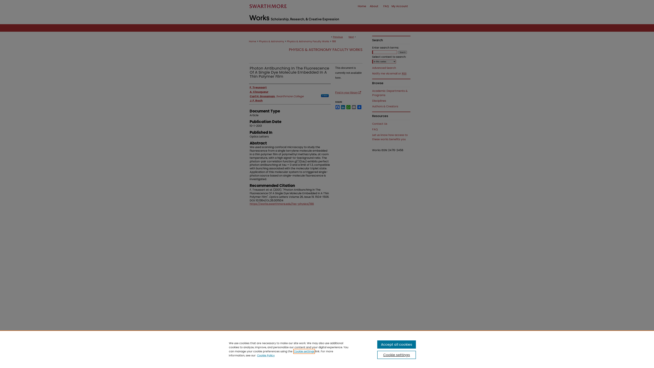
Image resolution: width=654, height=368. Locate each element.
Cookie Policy (266, 355)
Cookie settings (304, 351)
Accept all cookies (396, 344)
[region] (327, 349)
